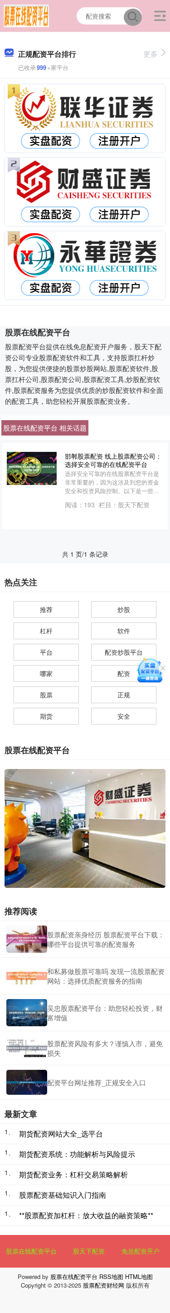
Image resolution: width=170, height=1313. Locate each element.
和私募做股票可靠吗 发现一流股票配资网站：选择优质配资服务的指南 (106, 975)
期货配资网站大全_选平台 (61, 1133)
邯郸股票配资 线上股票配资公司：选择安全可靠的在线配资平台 (113, 460)
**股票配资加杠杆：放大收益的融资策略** (86, 1215)
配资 (123, 673)
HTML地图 (139, 1276)
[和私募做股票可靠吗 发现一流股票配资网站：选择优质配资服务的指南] (26, 976)
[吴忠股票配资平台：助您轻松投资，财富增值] (26, 1012)
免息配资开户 (140, 1250)
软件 (123, 630)
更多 (150, 54)
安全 (123, 715)
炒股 (123, 609)
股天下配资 (89, 1250)
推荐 (46, 609)
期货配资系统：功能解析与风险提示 (77, 1154)
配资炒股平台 (124, 651)
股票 (46, 694)
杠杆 (46, 630)
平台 (46, 651)
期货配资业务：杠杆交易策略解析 (73, 1174)
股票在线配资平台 (31, 1250)
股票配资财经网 (103, 1285)
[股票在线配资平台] (26, 15)
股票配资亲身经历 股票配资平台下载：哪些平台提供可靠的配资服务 (106, 939)
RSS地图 (111, 1276)
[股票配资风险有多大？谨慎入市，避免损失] (26, 1048)
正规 (123, 694)
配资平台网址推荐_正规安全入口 (96, 1082)
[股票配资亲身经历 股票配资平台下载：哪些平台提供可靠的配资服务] (26, 939)
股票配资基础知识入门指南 (62, 1195)
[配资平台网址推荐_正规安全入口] (26, 1082)
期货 (46, 715)
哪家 (46, 673)
